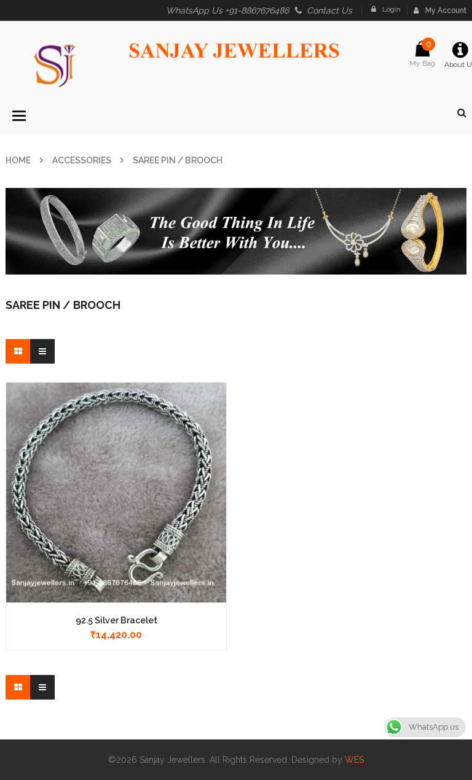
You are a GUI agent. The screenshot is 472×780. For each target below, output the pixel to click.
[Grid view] (18, 351)
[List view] (42, 351)
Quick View (116, 468)
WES (354, 760)
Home (18, 160)
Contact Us (329, 10)
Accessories (81, 160)
